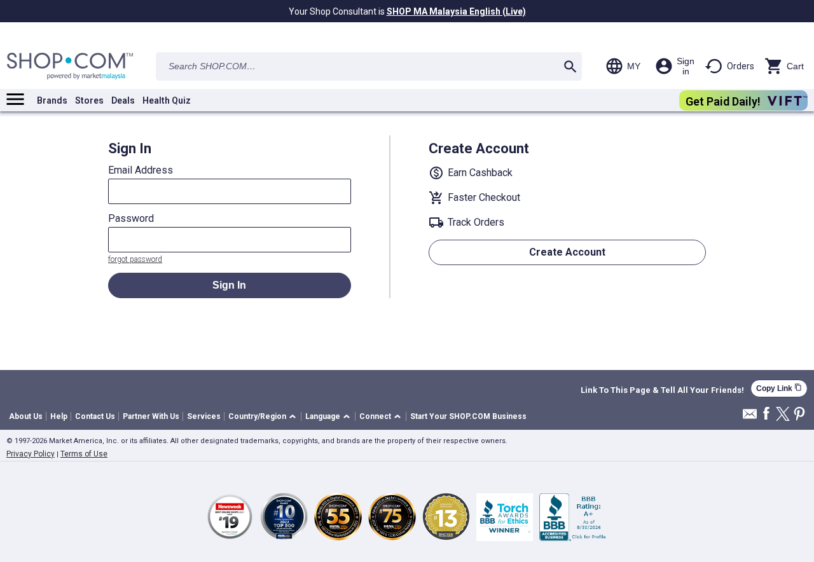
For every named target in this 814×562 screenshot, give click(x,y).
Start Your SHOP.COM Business (468, 416)
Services (204, 416)
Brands (52, 100)
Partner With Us (151, 416)
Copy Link (779, 388)
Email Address (140, 170)
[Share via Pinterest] (799, 415)
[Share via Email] (750, 417)
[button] (264, 417)
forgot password (135, 259)
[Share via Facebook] (766, 414)
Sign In (229, 285)
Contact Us (95, 416)
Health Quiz (166, 100)
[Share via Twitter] (783, 415)
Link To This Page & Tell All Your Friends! (662, 390)
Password (131, 219)
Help (58, 416)
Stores (89, 100)
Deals (123, 100)
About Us (26, 416)
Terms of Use (83, 453)
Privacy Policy (30, 453)
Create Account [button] (567, 252)
